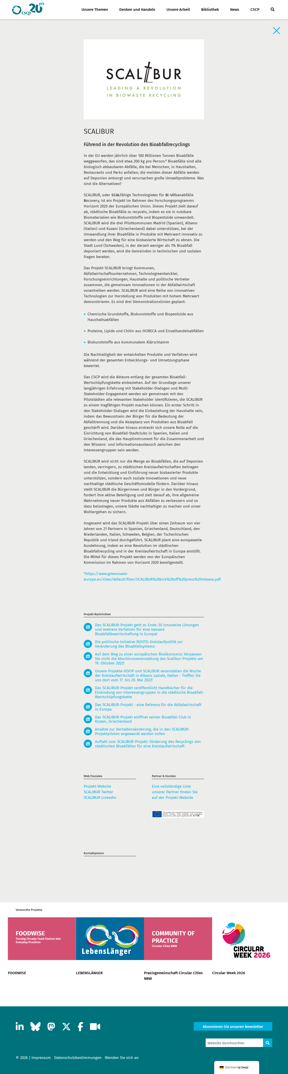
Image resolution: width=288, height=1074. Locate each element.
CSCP (254, 9)
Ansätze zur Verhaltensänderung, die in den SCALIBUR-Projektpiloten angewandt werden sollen (142, 731)
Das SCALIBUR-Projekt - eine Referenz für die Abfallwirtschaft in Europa (148, 707)
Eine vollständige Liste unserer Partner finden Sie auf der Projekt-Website (175, 792)
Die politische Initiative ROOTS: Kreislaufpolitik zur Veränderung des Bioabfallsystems (139, 644)
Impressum (41, 1057)
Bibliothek (210, 9)
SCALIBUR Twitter (98, 792)
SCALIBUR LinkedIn (100, 797)
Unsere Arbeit (178, 9)
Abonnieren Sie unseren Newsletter (233, 1026)
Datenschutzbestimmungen (77, 1057)
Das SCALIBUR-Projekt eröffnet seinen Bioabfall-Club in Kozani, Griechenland (143, 719)
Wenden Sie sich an (122, 1057)
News (234, 9)
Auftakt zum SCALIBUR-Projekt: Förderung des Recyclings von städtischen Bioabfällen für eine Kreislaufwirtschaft (148, 744)
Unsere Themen (94, 9)
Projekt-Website (97, 786)
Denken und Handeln (137, 9)
